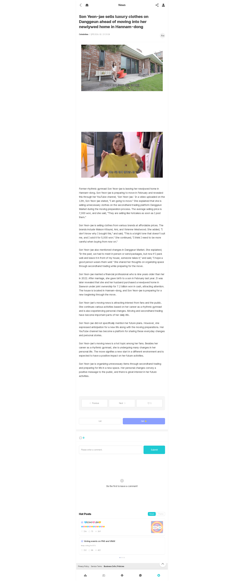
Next (121, 403)
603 (99, 550)
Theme (160, 514)
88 (92, 550)
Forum (152, 514)
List (100, 421)
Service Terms (96, 566)
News (122, 5)
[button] (119, 557)
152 (85, 550)
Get (142, 421)
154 (85, 531)
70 (92, 531)
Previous (95, 403)
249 (99, 531)
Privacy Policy (83, 566)
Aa (162, 35)
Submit (154, 449)
